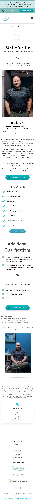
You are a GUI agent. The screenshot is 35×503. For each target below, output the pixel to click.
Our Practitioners (17, 27)
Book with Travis (19, 177)
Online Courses (17, 457)
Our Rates (17, 444)
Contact (17, 39)
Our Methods (17, 451)
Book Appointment (27, 10)
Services (17, 31)
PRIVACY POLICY (10, 499)
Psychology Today (19, 231)
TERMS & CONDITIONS (23, 499)
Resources (17, 35)
